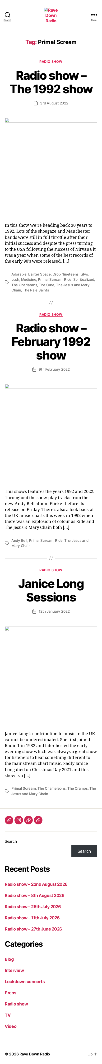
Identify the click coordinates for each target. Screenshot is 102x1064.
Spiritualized (83, 279)
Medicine (28, 279)
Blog (9, 959)
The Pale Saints (36, 290)
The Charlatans (24, 285)
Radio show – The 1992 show (51, 82)
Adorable (19, 274)
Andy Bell (19, 540)
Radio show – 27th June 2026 (33, 928)
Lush (15, 279)
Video (11, 1026)
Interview (14, 970)
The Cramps (77, 788)
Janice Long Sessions (50, 590)
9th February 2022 (54, 369)
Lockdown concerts (25, 981)
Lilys (84, 274)
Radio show (50, 61)
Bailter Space (39, 274)
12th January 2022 (54, 611)
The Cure (46, 285)
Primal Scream (50, 279)
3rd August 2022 (54, 103)
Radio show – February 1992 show (51, 341)
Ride (67, 279)
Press (10, 992)
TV (7, 1015)
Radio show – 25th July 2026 (33, 906)
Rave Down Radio (34, 1054)
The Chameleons (51, 788)
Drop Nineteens (66, 274)
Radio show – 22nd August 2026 (36, 884)
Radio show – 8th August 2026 (34, 895)
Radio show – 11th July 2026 (32, 917)
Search (11, 841)
